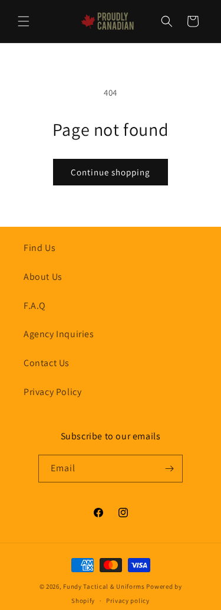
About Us (43, 276)
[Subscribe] (169, 468)
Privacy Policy (52, 392)
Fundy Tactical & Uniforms (104, 586)
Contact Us (47, 363)
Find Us (39, 248)
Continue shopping (110, 172)
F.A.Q (35, 305)
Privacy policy (128, 600)
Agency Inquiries (59, 334)
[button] (24, 21)
